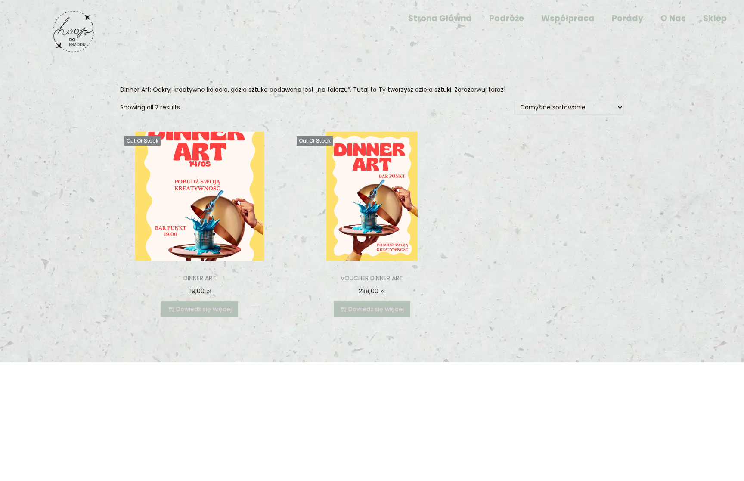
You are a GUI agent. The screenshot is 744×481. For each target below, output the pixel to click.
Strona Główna (440, 18)
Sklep (715, 18)
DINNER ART (199, 278)
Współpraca (568, 18)
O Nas (673, 18)
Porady (627, 18)
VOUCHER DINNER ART (372, 278)
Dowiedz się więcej (204, 309)
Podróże (506, 18)
